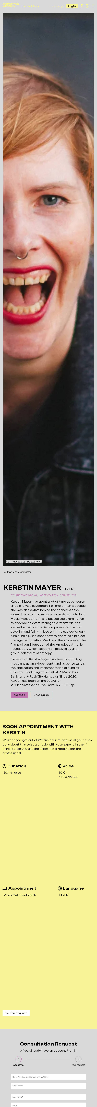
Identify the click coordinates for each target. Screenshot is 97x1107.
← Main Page (55, 6)
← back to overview (17, 572)
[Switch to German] (86, 6)
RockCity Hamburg (44, 676)
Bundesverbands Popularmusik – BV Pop (44, 685)
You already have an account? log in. (50, 1051)
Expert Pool (30, 6)
